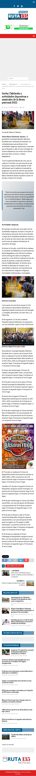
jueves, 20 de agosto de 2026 (10, 694)
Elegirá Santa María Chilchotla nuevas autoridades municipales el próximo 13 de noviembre (22, 610)
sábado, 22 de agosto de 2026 (10, 665)
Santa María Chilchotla (14, 566)
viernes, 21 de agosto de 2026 (19, 656)
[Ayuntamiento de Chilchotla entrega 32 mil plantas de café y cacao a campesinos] (6, 599)
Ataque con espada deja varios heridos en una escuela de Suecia (16, 681)
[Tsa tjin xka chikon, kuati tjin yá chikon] (6, 737)
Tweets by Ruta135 (8, 745)
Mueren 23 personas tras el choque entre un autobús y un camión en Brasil (16, 701)
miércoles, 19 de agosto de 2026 (11, 704)
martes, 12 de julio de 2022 (11, 107)
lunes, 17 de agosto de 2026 (10, 723)
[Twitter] (18, 6)
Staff (22, 107)
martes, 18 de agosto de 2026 (10, 713)
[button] (33, 1)
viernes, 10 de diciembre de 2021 (20, 603)
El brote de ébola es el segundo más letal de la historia (17, 720)
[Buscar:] (18, 78)
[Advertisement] (18, 57)
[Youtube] (21, 6)
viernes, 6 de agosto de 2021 (19, 738)
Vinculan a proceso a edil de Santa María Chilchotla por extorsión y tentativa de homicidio (22, 621)
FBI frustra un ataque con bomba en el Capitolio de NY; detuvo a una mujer (17, 691)
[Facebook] (14, 6)
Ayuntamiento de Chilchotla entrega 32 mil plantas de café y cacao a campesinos (21, 599)
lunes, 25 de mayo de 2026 (19, 625)
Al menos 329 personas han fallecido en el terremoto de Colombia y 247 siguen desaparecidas (16, 661)
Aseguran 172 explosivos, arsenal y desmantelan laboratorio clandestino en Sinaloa (22, 651)
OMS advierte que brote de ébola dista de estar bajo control (17, 710)
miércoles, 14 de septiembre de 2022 (21, 614)
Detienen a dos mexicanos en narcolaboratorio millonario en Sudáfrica (17, 672)
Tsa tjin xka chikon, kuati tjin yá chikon (21, 735)
